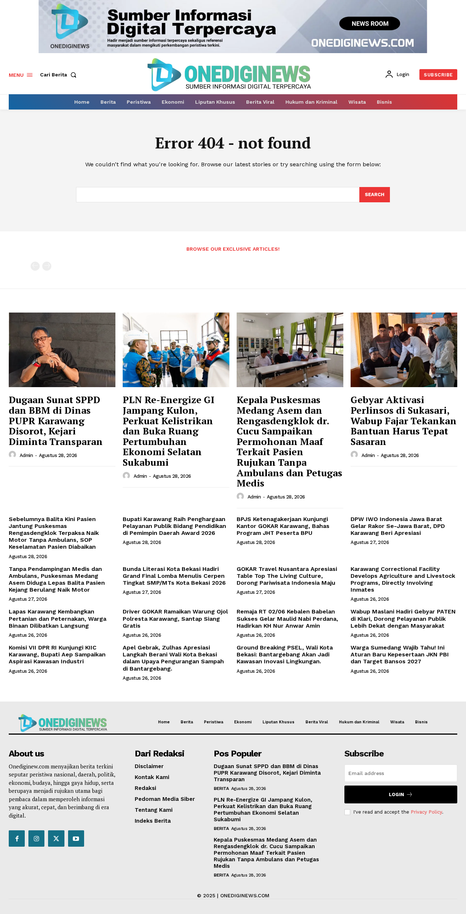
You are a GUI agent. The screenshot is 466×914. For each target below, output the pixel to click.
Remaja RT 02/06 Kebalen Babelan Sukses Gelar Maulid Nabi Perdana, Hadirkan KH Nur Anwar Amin (287, 618)
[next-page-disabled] (46, 266)
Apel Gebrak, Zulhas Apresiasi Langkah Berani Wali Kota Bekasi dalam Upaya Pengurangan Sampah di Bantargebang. (173, 658)
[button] (59, 74)
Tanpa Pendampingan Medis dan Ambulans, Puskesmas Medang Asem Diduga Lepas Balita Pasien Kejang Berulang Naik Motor (57, 579)
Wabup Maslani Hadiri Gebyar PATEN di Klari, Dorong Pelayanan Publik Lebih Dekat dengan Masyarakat (403, 618)
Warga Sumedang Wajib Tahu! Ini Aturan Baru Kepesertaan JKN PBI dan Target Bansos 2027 (400, 654)
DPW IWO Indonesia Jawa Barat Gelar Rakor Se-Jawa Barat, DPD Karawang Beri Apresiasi (398, 526)
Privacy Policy (426, 812)
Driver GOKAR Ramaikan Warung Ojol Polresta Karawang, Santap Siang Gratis (175, 618)
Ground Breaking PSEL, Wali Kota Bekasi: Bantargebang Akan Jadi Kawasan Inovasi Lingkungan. (285, 654)
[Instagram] (36, 838)
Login (396, 794)
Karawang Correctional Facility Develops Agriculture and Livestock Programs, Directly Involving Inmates (403, 579)
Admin (26, 455)
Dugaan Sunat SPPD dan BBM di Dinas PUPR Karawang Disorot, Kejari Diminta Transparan (56, 420)
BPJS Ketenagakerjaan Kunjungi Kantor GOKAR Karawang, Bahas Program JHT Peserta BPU (283, 526)
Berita (221, 788)
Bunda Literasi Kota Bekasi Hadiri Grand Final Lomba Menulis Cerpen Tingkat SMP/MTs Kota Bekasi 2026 (174, 575)
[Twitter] (56, 838)
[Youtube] (76, 838)
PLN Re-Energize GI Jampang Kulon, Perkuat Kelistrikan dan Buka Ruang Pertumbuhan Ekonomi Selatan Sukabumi (168, 430)
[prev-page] (35, 266)
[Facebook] (17, 838)
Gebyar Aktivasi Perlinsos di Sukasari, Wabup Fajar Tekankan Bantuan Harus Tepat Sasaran (404, 420)
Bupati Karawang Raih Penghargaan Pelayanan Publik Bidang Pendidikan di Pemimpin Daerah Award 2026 (174, 526)
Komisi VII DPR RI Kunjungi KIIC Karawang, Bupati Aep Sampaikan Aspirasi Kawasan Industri (57, 654)
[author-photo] (13, 455)
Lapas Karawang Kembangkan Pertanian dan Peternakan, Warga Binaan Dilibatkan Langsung (57, 618)
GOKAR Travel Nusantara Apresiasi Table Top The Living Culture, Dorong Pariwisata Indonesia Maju (287, 575)
